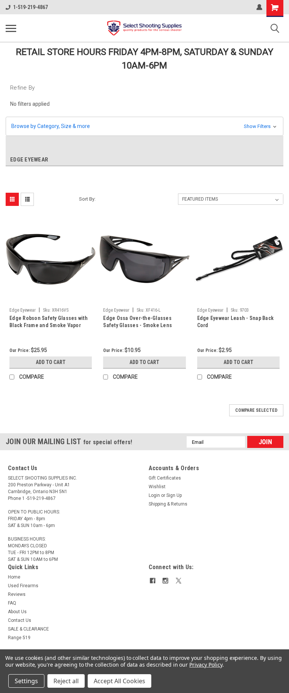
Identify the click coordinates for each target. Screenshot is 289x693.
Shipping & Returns (168, 504)
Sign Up (174, 495)
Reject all (66, 681)
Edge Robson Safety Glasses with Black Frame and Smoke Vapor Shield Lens (48, 322)
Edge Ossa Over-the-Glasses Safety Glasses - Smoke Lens (137, 321)
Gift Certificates (165, 478)
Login (154, 495)
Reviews (17, 594)
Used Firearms (23, 585)
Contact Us (19, 620)
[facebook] (152, 580)
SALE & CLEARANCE (28, 629)
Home (14, 577)
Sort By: (87, 199)
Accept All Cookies (119, 681)
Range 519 (19, 637)
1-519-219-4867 (30, 7)
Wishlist (157, 486)
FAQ (12, 603)
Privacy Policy (205, 664)
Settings (26, 681)
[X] (178, 580)
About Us (17, 611)
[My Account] (259, 7)
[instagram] (165, 580)
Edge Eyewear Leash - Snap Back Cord (235, 321)
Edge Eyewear (22, 310)
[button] (144, 126)
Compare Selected (256, 410)
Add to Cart (50, 362)
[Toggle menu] (11, 28)
